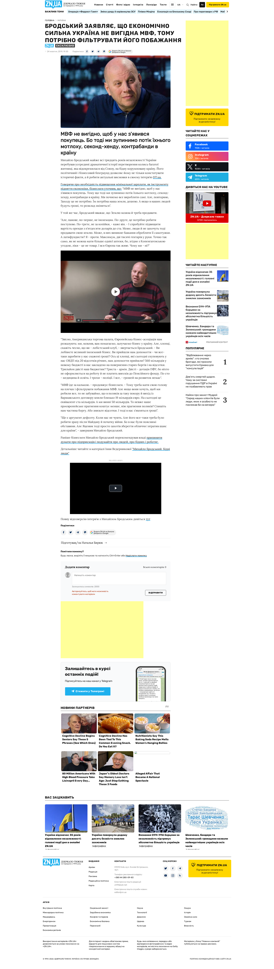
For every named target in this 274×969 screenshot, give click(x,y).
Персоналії (95, 926)
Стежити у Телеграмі (90, 691)
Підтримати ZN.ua (217, 5)
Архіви (92, 867)
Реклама (93, 876)
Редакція (93, 872)
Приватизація (49, 926)
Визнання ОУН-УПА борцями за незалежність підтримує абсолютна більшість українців (201, 313)
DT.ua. (157, 177)
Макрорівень (49, 917)
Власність (189, 926)
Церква (140, 921)
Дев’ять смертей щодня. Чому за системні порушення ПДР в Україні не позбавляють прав (201, 381)
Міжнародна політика (53, 912)
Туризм (187, 921)
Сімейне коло (190, 917)
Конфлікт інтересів (99, 917)
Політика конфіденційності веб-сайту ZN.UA (210, 959)
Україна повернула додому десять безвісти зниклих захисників (201, 295)
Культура (141, 926)
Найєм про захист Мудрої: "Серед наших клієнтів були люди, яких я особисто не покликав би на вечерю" (203, 399)
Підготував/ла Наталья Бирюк (82, 542)
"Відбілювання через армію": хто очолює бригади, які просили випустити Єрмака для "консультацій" (200, 362)
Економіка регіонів (52, 930)
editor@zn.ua (120, 892)
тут (148, 519)
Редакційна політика (99, 881)
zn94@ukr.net (120, 885)
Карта (91, 885)
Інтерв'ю (138, 4)
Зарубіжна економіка (100, 912)
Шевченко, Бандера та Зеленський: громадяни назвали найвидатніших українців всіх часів (201, 331)
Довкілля (141, 917)
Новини (98, 4)
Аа (202, 5)
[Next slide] (227, 11)
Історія (187, 912)
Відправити (156, 593)
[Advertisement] (102, 629)
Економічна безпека (99, 921)
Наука (140, 908)
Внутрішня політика (52, 908)
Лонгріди (151, 4)
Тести (163, 4)
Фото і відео (123, 4)
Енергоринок (49, 921)
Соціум (187, 908)
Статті (109, 4)
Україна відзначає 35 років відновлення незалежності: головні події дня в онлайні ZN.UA (200, 278)
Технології (142, 912)
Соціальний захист (99, 908)
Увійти (194, 5)
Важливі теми (54, 12)
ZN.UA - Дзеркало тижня (207, 216)
